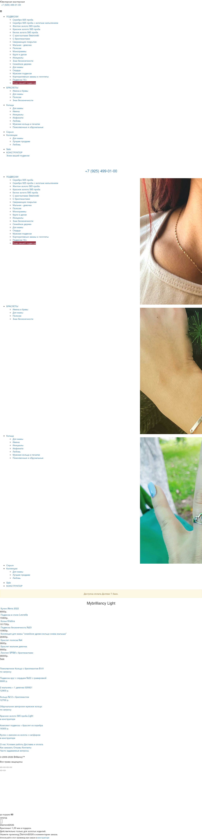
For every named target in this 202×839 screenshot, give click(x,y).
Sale (8, 149)
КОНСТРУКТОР (14, 152)
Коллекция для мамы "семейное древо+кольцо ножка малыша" (33, 633)
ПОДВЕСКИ (12, 16)
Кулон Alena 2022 (10, 608)
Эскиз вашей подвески (24, 82)
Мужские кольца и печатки (26, 123)
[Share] (4, 767)
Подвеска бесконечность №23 (16, 627)
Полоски (17, 48)
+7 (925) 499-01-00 (11, 4)
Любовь (17, 120)
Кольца (10, 104)
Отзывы (17, 747)
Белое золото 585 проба (25, 32)
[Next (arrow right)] (4, 770)
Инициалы (18, 57)
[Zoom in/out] (10, 767)
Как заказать (6, 747)
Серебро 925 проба (23, 19)
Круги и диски (20, 54)
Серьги (10, 131)
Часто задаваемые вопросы (14, 750)
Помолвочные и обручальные (28, 127)
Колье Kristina (8, 621)
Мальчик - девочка (22, 44)
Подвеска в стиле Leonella (14, 614)
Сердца (17, 70)
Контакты (26, 747)
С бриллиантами (21, 38)
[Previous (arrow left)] (1, 770)
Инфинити (18, 117)
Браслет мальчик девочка (14, 646)
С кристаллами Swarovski (26, 35)
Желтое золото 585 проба (26, 25)
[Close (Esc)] (1, 767)
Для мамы (18, 67)
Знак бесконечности (23, 60)
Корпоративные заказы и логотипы (31, 76)
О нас (3, 744)
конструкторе (43, 837)
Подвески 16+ (20, 79)
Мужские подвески (22, 73)
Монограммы (19, 51)
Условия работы (15, 744)
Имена (16, 111)
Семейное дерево (22, 63)
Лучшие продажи (21, 141)
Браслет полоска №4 (11, 640)
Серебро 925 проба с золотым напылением (35, 22)
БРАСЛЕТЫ (12, 87)
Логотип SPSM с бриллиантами (17, 652)
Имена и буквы (20, 90)
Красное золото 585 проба (26, 29)
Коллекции (11, 134)
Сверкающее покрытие (25, 41)
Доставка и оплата (33, 744)
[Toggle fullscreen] (7, 767)
